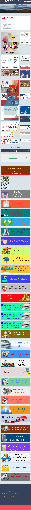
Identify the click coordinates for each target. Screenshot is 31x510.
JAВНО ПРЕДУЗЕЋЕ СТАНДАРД (6, 491)
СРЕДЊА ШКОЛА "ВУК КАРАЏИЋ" (15, 493)
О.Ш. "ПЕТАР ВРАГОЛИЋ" (14, 491)
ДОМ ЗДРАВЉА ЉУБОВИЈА (5, 493)
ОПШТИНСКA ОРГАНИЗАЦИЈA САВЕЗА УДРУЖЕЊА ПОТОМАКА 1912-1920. (15, 500)
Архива (15, 163)
